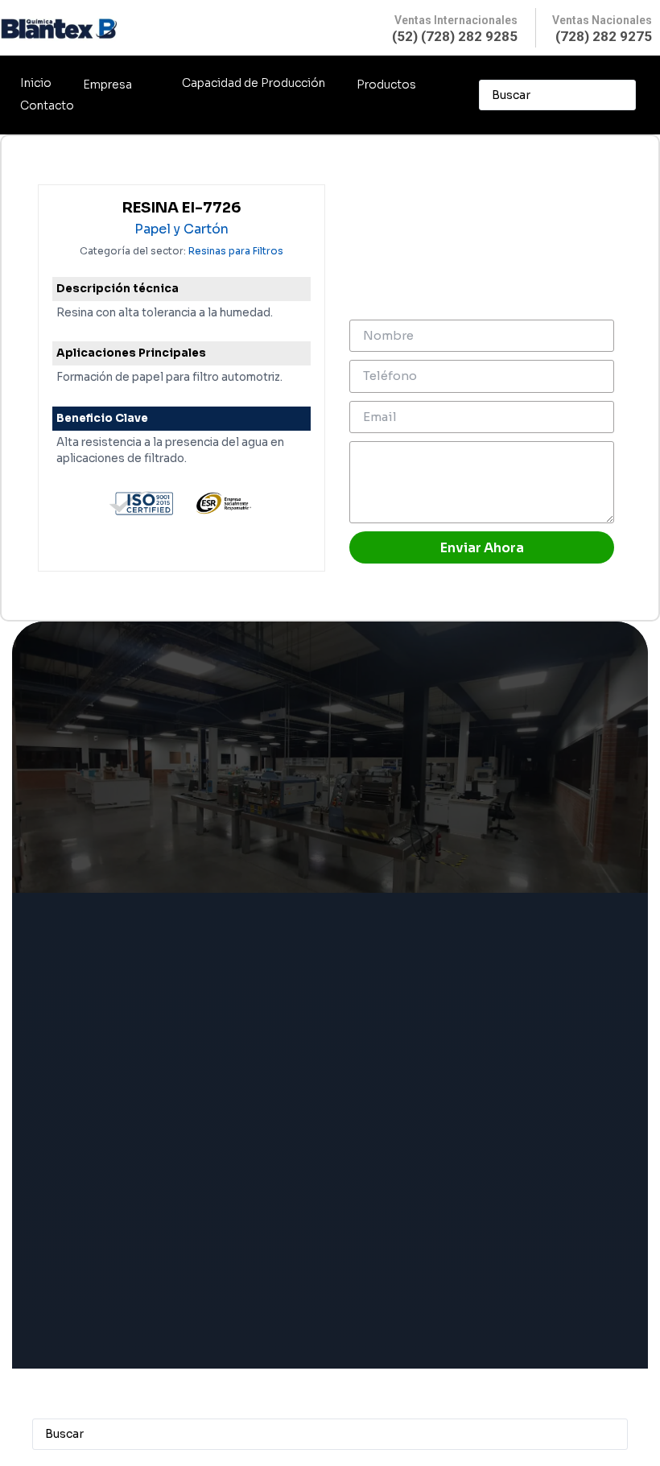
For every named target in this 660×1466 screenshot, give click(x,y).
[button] (117, 84)
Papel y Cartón (181, 229)
